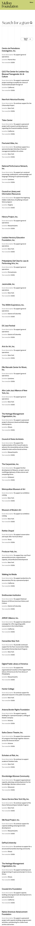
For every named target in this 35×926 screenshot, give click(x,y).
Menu (31, 2)
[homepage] (10, 5)
